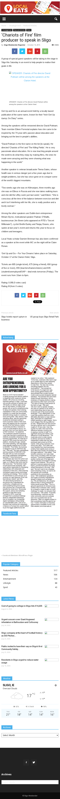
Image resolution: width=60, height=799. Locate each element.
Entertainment (9, 578)
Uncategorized (7, 30)
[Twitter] (34, 762)
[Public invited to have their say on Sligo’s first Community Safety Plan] (52, 650)
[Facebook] (26, 762)
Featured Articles (19, 30)
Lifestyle (7, 583)
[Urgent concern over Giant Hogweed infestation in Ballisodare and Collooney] (52, 623)
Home (3, 25)
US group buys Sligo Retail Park (44, 316)
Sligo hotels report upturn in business (14, 318)
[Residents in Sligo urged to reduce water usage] (52, 663)
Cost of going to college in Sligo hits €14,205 (21, 606)
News (29, 30)
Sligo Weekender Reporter (14, 45)
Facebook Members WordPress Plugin (18, 555)
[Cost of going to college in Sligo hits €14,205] (52, 609)
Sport (5, 587)
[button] (56, 19)
